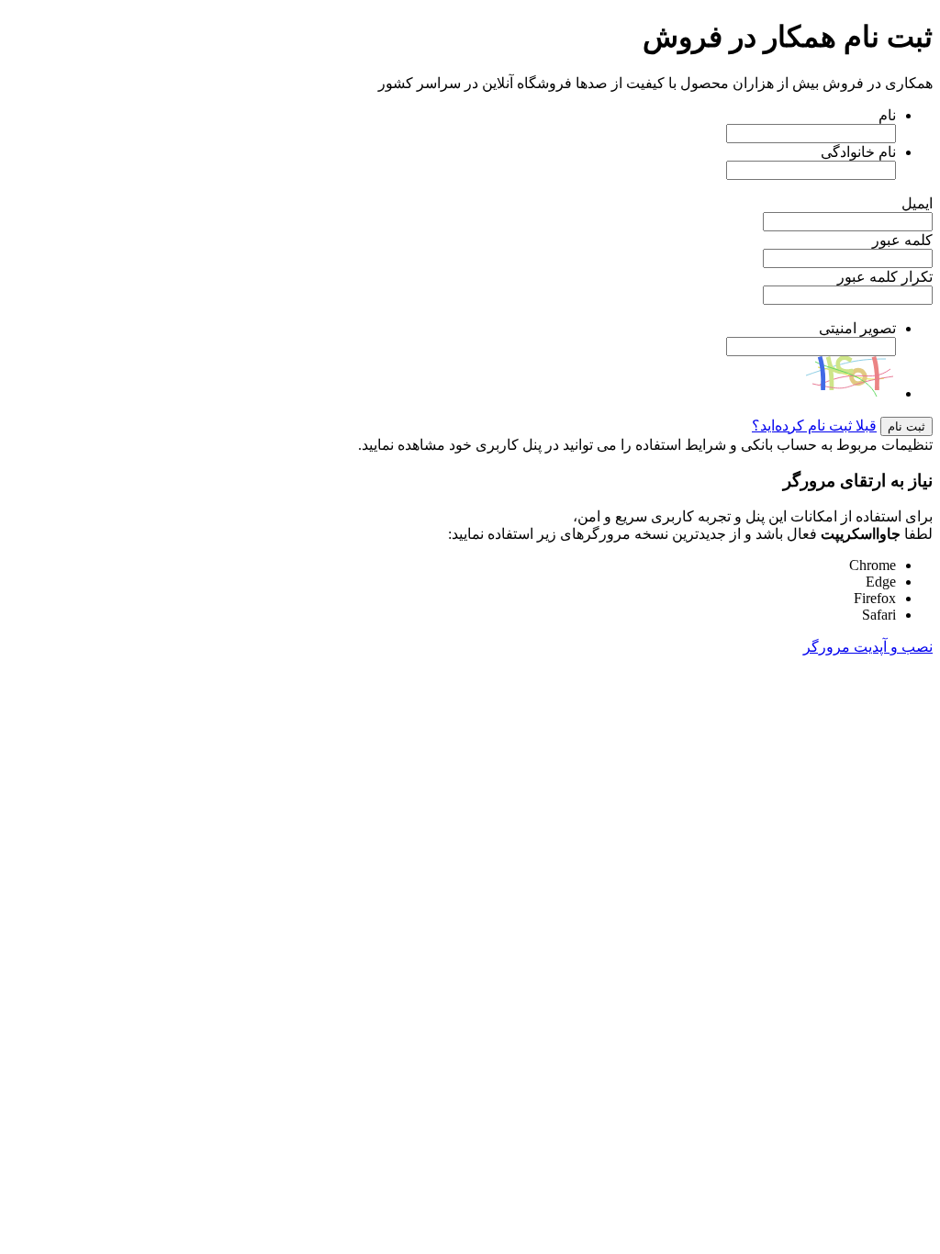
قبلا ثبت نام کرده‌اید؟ (814, 425)
